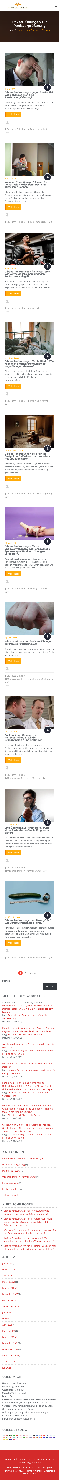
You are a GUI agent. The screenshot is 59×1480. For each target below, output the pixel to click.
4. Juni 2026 (10, 89)
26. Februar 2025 (12, 824)
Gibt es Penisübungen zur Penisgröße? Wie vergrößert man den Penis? (28, 921)
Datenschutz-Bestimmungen (41, 1459)
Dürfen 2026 (8, 1269)
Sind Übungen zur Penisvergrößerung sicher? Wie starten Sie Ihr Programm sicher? (27, 830)
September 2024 (10, 1355)
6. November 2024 (13, 917)
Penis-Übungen (38, 221)
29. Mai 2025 (10, 543)
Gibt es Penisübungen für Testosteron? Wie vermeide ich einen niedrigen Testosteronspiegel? (28, 274)
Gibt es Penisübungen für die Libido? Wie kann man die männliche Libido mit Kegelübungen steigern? (29, 364)
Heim (11, 30)
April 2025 (7, 1324)
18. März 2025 (11, 731)
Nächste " (34, 973)
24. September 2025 (14, 450)
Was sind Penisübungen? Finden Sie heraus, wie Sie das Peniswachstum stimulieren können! (26, 184)
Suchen (6, 980)
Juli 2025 (6, 1312)
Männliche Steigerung (41, 493)
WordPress (31, 1473)
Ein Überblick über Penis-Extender (25, 1034)
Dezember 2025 (10, 1294)
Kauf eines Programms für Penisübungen (23, 1158)
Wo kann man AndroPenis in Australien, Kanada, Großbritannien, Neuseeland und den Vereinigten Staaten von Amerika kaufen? (27, 1108)
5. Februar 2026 (12, 358)
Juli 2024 (6, 1367)
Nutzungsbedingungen (15, 1459)
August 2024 (8, 1361)
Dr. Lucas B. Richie (16, 129)
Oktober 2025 (9, 1300)
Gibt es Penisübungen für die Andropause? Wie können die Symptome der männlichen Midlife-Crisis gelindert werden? (28, 1222)
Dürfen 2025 (8, 1318)
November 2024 (10, 1349)
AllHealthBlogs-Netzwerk (29, 1462)
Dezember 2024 (10, 1343)
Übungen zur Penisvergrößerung (24, 678)
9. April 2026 (10, 178)
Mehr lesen (14, 114)
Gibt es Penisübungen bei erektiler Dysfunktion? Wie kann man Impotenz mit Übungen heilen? (27, 456)
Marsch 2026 (8, 1281)
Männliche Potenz (39, 308)
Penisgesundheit (38, 129)
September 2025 (10, 1306)
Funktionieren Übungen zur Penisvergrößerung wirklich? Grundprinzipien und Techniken (23, 737)
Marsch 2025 (8, 1330)
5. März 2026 (10, 268)
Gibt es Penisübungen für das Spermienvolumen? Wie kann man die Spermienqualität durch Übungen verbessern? (27, 550)
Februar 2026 (9, 1287)
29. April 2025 (11, 638)
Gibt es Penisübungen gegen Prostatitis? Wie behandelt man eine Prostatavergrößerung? (29, 95)
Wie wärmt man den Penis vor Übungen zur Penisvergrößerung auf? (28, 642)
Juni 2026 (7, 1263)
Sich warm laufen (11, 1195)
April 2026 (7, 1275)
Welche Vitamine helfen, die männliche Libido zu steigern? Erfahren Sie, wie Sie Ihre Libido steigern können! (27, 1008)
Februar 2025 (9, 1337)
